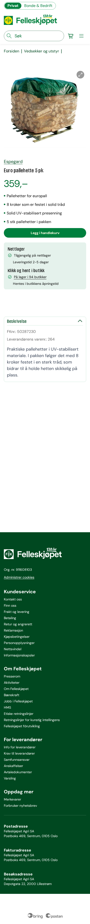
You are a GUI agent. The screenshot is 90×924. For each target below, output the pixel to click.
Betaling (10, 618)
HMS (7, 707)
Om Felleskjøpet (16, 689)
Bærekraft (11, 695)
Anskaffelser (13, 766)
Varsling (10, 778)
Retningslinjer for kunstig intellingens (32, 720)
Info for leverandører (20, 747)
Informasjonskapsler (19, 655)
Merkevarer (12, 799)
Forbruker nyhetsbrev (20, 805)
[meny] (81, 36)
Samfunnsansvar (17, 759)
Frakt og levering (16, 612)
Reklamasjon (13, 630)
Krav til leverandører (19, 753)
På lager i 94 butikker (30, 277)
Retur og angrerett (18, 624)
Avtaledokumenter (18, 772)
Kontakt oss (13, 599)
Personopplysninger (19, 643)
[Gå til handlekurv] (71, 36)
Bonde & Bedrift (38, 5)
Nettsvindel (12, 649)
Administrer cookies (19, 577)
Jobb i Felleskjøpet (18, 701)
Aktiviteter (11, 682)
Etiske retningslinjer (18, 713)
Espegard (13, 161)
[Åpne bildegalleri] (80, 74)
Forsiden (11, 51)
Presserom (12, 676)
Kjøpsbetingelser (17, 636)
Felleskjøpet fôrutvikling (22, 726)
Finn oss (10, 605)
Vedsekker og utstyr (41, 51)
